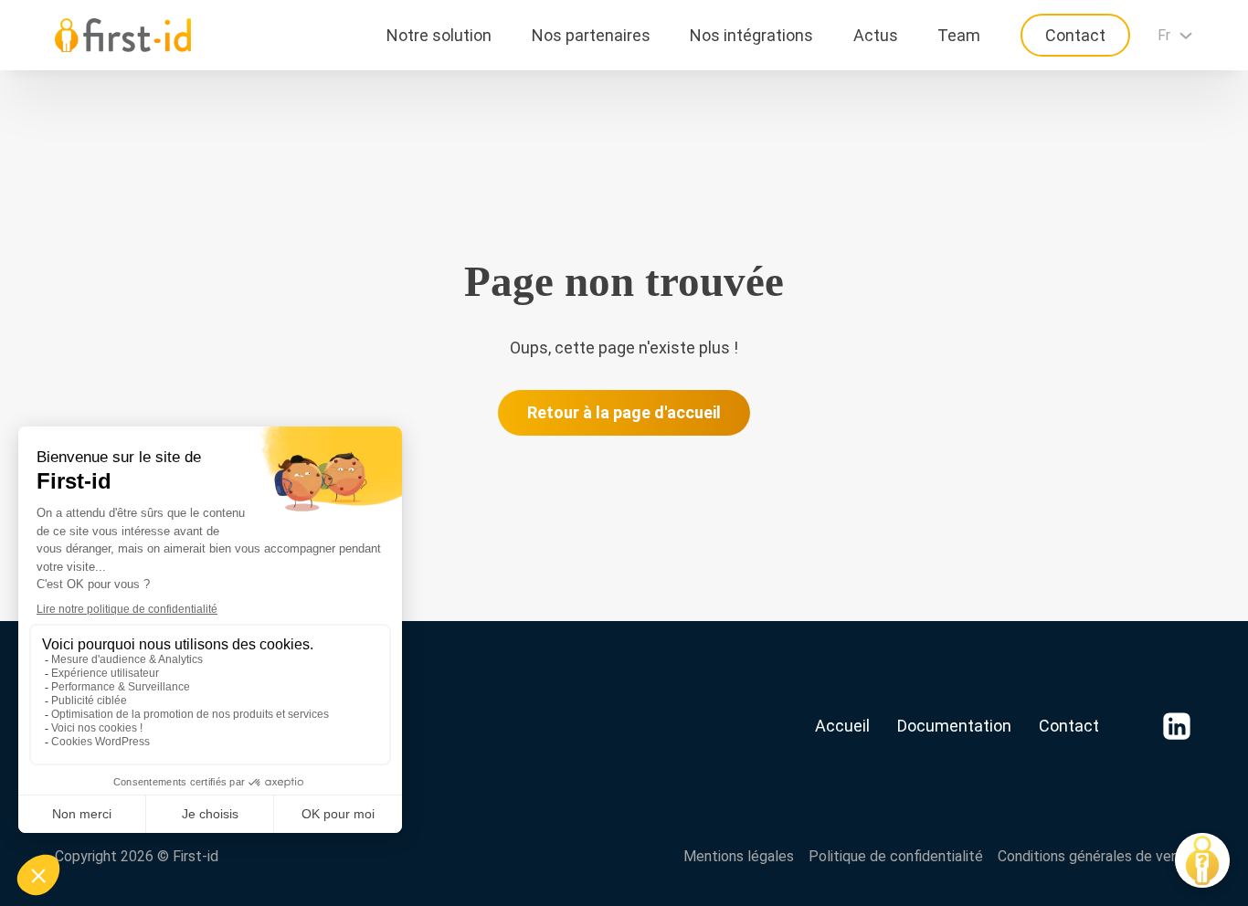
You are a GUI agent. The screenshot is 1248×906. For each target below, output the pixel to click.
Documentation (954, 725)
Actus (875, 35)
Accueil (842, 725)
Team (958, 35)
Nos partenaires (591, 35)
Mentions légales (738, 856)
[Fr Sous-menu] (1186, 35)
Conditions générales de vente (1095, 856)
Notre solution (439, 35)
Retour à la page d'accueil (624, 412)
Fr (1164, 35)
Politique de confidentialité (896, 856)
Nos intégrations (751, 35)
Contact (1075, 35)
